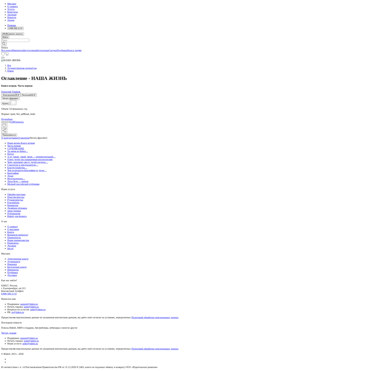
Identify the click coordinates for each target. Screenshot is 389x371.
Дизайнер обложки (17, 208)
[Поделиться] (4, 130)
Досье (10, 176)
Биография (13, 173)
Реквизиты (13, 243)
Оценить (19, 122)
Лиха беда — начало (17, 181)
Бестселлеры (29, 50)
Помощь (11, 25)
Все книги (6, 50)
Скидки (53, 50)
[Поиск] (4, 44)
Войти (5, 37)
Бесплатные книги (17, 267)
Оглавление (23, 138)
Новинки (12, 264)
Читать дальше (8, 333)
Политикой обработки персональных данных (155, 317)
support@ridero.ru (29, 304)
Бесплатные (42, 50)
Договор (11, 245)
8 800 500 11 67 (9, 293)
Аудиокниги (13, 261)
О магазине (13, 229)
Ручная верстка (15, 200)
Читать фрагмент (10, 98)
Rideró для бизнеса (17, 216)
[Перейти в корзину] (7, 54)
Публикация (13, 213)
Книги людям (74, 50)
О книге (5, 138)
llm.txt (10, 248)
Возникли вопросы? (17, 235)
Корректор (12, 205)
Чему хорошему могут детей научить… (27, 162)
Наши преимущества (18, 240)
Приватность (14, 237)
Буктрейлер (13, 202)
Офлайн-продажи (16, 194)
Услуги (11, 9)
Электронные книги (17, 259)
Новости (11, 17)
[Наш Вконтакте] (8, 359)
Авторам (11, 14)
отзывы (13, 138)
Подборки (62, 50)
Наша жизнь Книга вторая (21, 143)
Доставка (12, 275)
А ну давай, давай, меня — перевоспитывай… (31, 156)
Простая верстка (15, 197)
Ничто (10, 154)
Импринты (17, 50)
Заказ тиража (14, 211)
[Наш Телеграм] (8, 362)
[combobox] (194, 40)
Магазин (11, 3)
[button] (194, 44)
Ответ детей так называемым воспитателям (29, 159)
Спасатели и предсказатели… (22, 165)
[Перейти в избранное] (3, 54)
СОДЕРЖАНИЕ (15, 148)
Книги (10, 232)
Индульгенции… (16, 178)
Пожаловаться (9, 135)
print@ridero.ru (31, 307)
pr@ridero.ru (18, 312)
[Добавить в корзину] (13, 102)
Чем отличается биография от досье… (27, 170)
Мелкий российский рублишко (23, 184)
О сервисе (12, 6)
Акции (10, 20)
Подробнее (7, 119)
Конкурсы (12, 12)
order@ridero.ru (38, 309)
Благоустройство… (17, 167)
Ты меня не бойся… (17, 151)
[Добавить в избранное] (4, 125)
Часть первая (14, 145)
